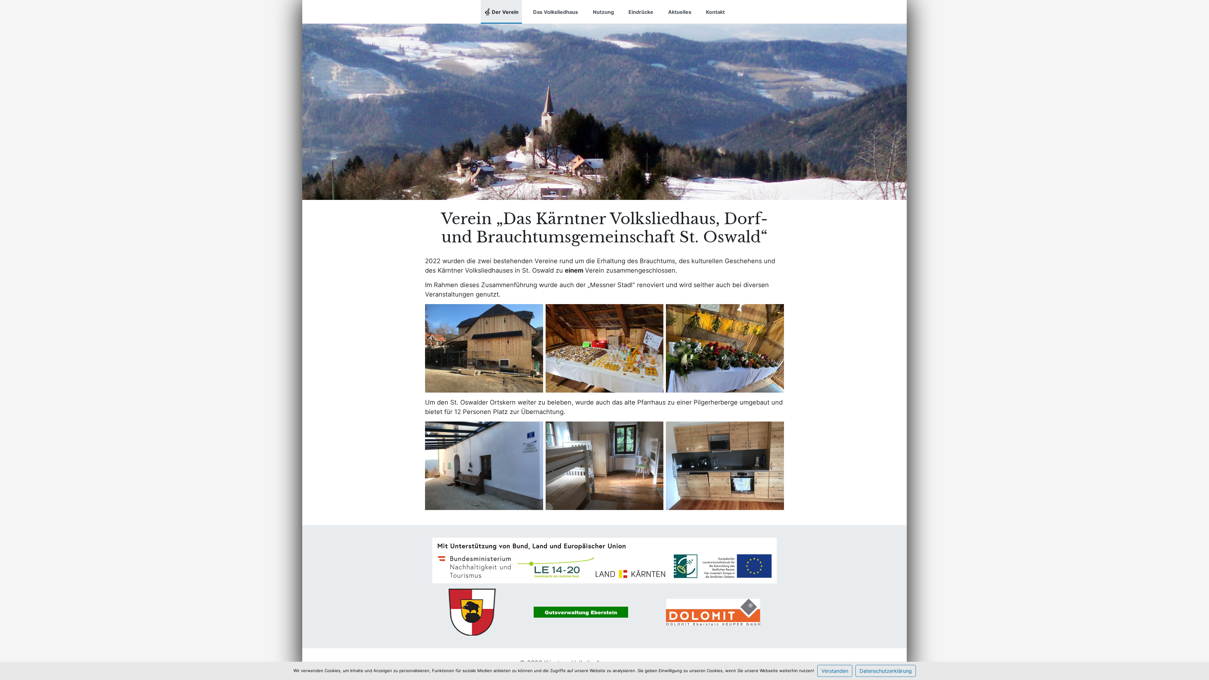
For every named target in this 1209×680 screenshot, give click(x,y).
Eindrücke (640, 12)
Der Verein (505, 12)
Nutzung (603, 12)
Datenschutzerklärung (886, 671)
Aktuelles (679, 12)
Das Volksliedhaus (555, 12)
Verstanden (834, 671)
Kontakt (715, 12)
